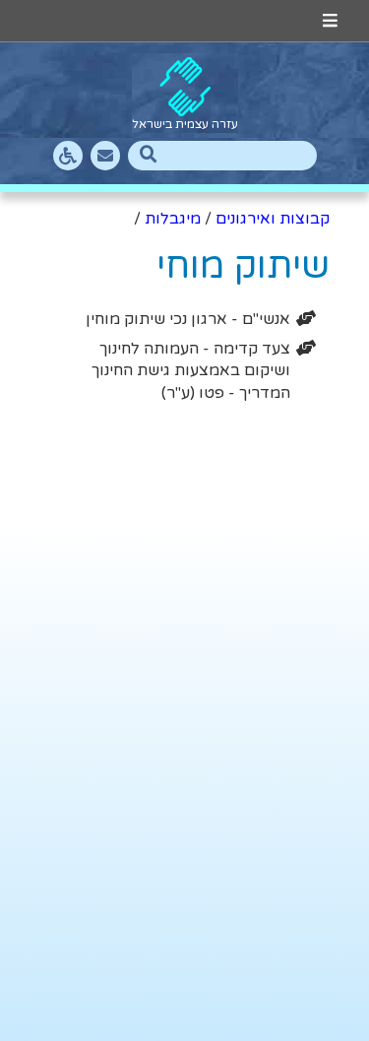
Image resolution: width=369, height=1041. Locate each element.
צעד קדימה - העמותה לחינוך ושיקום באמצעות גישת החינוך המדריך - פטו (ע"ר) (191, 371)
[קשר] (105, 155)
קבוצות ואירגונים (272, 218)
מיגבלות (173, 218)
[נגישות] (68, 155)
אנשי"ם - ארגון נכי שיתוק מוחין (188, 319)
